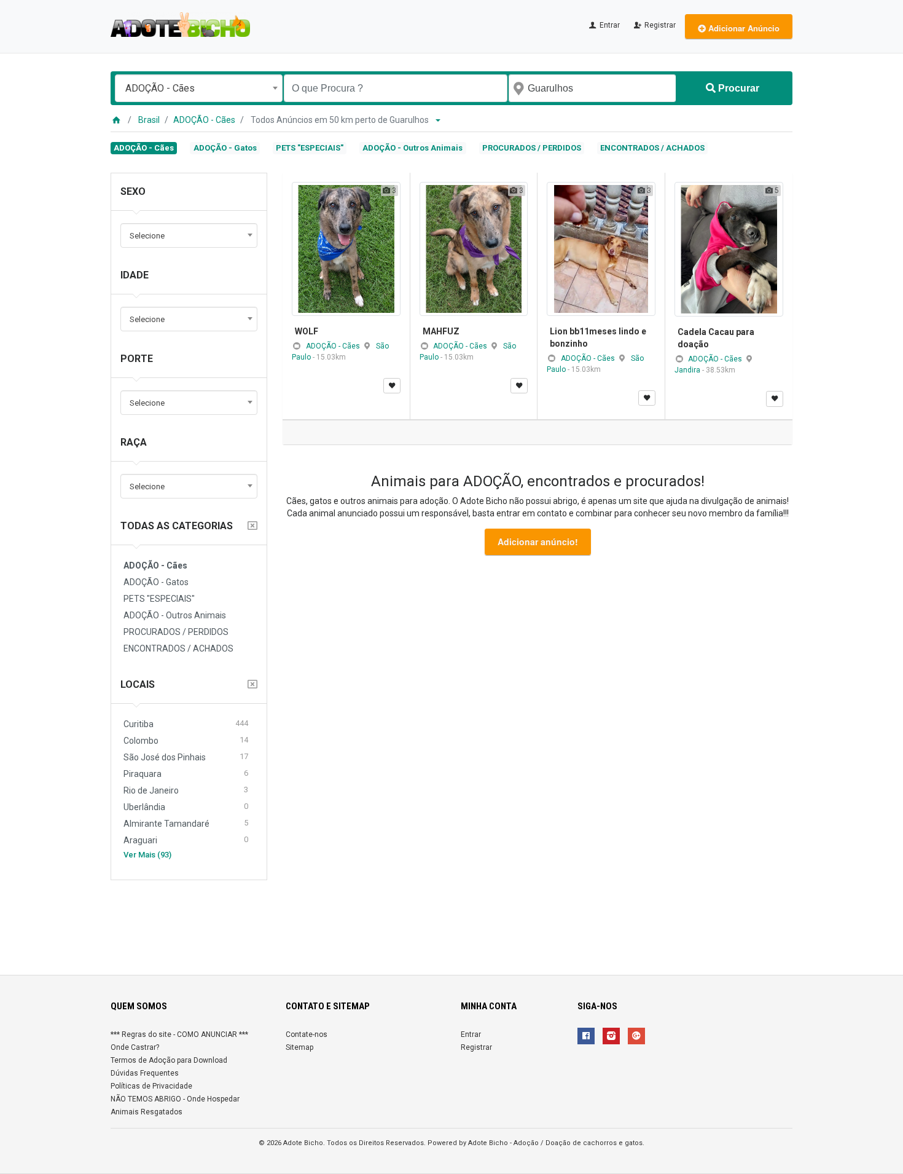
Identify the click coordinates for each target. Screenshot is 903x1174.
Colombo (185, 740)
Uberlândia (185, 807)
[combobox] (199, 88)
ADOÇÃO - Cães (204, 120)
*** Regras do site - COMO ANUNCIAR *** (179, 1034)
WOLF (306, 331)
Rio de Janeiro (185, 790)
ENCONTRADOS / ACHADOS (652, 147)
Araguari (185, 840)
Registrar (659, 25)
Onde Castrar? (135, 1047)
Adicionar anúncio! (538, 541)
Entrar (609, 25)
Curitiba (185, 724)
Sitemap (299, 1047)
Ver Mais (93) (147, 854)
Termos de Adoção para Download (169, 1060)
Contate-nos (306, 1034)
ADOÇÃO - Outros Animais (412, 147)
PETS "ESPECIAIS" (309, 147)
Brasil (149, 120)
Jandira (688, 370)
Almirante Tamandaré (185, 823)
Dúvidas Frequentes (145, 1073)
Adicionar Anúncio (743, 28)
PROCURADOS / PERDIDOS (531, 147)
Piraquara (185, 773)
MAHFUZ (441, 331)
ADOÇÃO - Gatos (225, 147)
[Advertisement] (451, 922)
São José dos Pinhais (185, 757)
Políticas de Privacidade (151, 1086)
